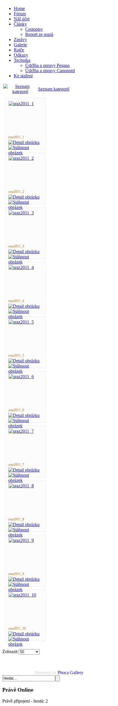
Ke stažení (23, 75)
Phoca (63, 672)
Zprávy (20, 39)
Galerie (20, 44)
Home (19, 8)
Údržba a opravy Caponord (50, 70)
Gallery (76, 672)
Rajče (19, 49)
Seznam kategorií (53, 88)
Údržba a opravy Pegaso (47, 65)
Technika (22, 60)
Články (20, 24)
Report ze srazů (39, 34)
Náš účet (22, 18)
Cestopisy (34, 29)
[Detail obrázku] (24, 142)
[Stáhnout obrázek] (25, 152)
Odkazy (21, 55)
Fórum (20, 13)
